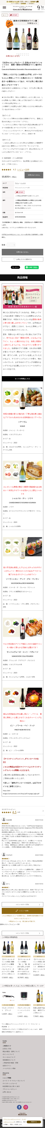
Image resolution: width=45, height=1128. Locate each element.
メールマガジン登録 (9, 1068)
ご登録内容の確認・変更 (10, 1063)
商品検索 (4, 1026)
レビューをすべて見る (22, 904)
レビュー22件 (23, 170)
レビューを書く (24, 911)
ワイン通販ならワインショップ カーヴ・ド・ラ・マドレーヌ (22, 7)
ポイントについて (8, 1054)
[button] (8, 38)
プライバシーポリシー (10, 1089)
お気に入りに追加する (24, 259)
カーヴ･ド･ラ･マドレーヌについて (14, 1081)
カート (42, 7)
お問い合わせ (7, 1092)
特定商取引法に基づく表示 (11, 1086)
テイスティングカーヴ (10, 1083)
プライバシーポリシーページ (11, 1119)
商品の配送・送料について (11, 1051)
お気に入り (36, 7)
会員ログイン (7, 1065)
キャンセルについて (9, 1057)
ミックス (23, 183)
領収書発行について (9, 1060)
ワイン (17, 183)
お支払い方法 (7, 1048)
